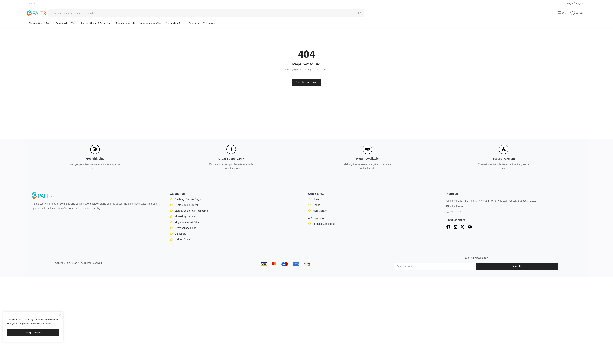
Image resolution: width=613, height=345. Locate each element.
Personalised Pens (174, 23)
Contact (31, 3)
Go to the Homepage (306, 82)
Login (570, 3)
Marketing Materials (125, 23)
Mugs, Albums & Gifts (150, 23)
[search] (359, 13)
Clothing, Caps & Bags (40, 23)
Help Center (320, 210)
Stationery (194, 23)
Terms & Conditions (324, 223)
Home (316, 199)
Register (580, 3)
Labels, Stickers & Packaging (95, 23)
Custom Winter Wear (66, 23)
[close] (60, 314)
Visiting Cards (210, 23)
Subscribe (517, 266)
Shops (316, 205)
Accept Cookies (33, 332)
